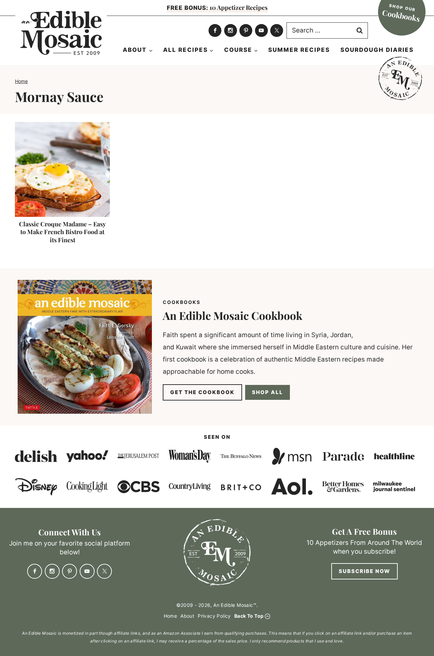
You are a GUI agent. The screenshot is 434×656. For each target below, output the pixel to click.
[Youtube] (261, 30)
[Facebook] (215, 30)
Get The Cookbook (202, 392)
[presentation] (62, 169)
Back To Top (248, 616)
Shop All (267, 392)
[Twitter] (276, 30)
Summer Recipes (299, 49)
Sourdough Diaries (377, 49)
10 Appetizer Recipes (217, 7)
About (187, 616)
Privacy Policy (214, 616)
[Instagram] (230, 30)
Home (21, 81)
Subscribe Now (364, 571)
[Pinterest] (245, 30)
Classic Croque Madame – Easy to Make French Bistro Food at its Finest (62, 232)
